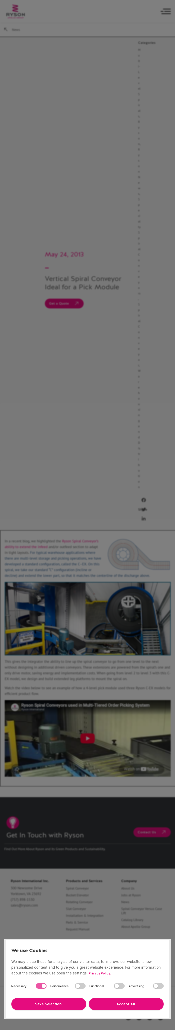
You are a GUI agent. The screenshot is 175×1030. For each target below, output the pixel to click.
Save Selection (48, 1004)
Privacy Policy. (100, 973)
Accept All (125, 1004)
